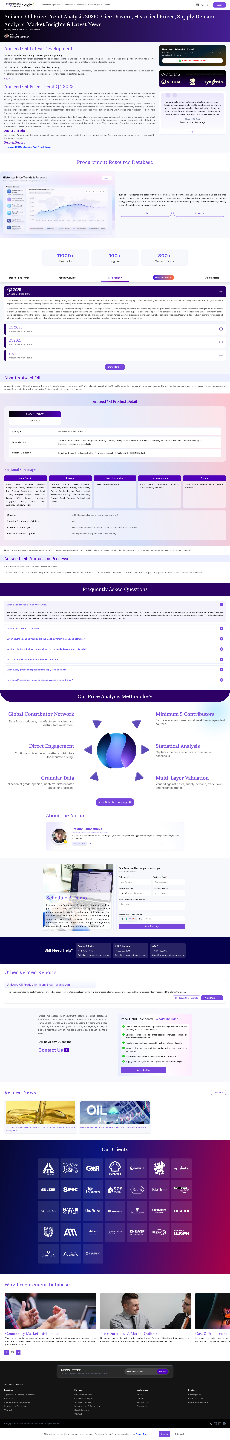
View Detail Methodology (113, 802)
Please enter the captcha (131, 914)
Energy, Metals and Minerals (17, 1402)
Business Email (160, 877)
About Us (141, 1395)
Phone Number (126, 888)
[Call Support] (202, 4)
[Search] (207, 4)
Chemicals (9, 1398)
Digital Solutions (81, 1410)
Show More (113, 367)
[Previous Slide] (6, 1352)
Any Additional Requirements (132, 899)
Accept (164, 1434)
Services (80, 5)
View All (217, 1092)
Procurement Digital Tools (51, 5)
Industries (69, 5)
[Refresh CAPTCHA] (140, 919)
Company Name (160, 888)
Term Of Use (143, 1402)
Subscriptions (194, 1395)
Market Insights (94, 5)
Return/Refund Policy (198, 1402)
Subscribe (199, 213)
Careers (140, 1398)
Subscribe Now (143, 1070)
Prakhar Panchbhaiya (20, 37)
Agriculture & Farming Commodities (20, 1395)
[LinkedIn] (197, 5)
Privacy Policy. (142, 1434)
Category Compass (83, 1395)
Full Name (124, 877)
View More (8, 79)
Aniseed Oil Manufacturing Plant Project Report (29, 147)
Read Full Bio (78, 843)
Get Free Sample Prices (194, 61)
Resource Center (19, 29)
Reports (107, 5)
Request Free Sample (188, 998)
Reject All (179, 1434)
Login (219, 5)
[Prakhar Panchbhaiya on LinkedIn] (90, 843)
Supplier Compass (82, 1402)
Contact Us (50, 1050)
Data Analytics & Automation (87, 1406)
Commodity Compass (84, 1398)
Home (7, 29)
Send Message (151, 926)
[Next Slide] (18, 1352)
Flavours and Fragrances (15, 1406)
